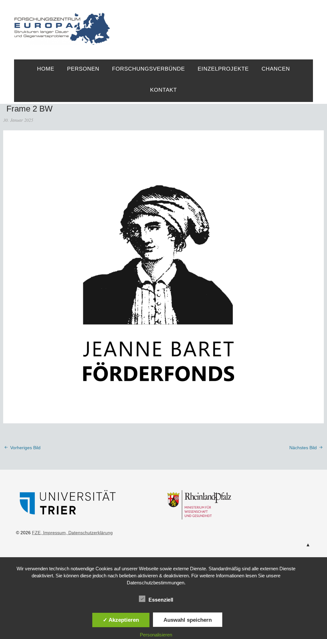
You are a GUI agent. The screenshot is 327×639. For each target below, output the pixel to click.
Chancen (276, 69)
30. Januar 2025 (18, 120)
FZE (211, 23)
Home (45, 69)
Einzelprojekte (223, 69)
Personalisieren (156, 634)
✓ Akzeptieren (121, 620)
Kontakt (163, 90)
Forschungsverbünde (148, 69)
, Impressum (53, 532)
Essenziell (160, 600)
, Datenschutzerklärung (89, 532)
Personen (83, 69)
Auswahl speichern (188, 620)
